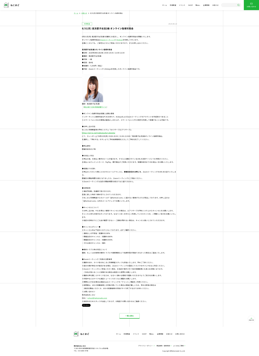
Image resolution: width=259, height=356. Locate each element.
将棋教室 (173, 5)
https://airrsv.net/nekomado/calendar (98, 133)
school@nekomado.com (97, 298)
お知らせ (215, 5)
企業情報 (206, 5)
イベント (182, 5)
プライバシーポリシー (145, 346)
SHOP (190, 5)
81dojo (120, 40)
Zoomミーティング (107, 40)
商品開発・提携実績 (163, 346)
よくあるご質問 (178, 346)
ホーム (164, 5)
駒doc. (198, 5)
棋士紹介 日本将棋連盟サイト (95, 107)
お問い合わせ (180, 334)
